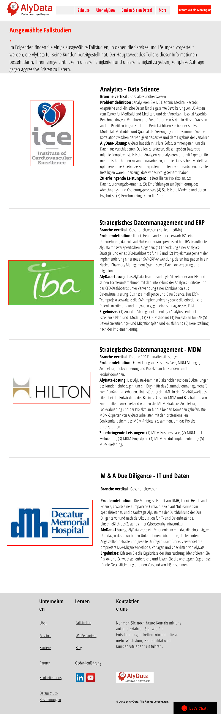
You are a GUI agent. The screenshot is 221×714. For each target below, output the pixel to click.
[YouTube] (90, 677)
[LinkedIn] (80, 677)
